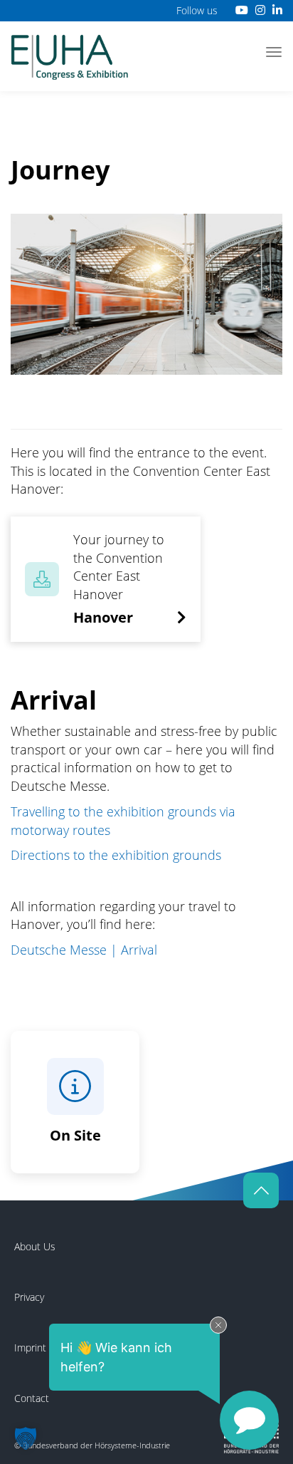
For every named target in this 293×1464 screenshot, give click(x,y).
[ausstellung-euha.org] (69, 55)
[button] (25, 1438)
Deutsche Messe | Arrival (84, 949)
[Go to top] (261, 1190)
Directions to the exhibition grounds (116, 854)
